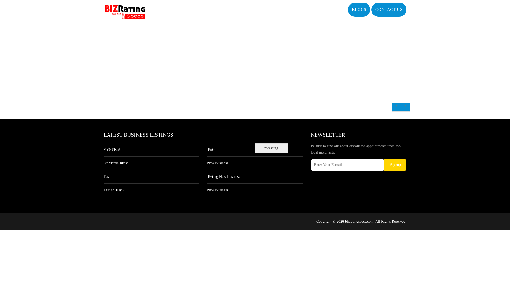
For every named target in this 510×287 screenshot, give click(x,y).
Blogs (359, 9)
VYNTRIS (112, 149)
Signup (395, 165)
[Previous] (396, 107)
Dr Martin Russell (117, 163)
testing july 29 (115, 190)
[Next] (405, 107)
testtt (211, 149)
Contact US (388, 9)
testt (107, 177)
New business (217, 163)
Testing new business (223, 177)
